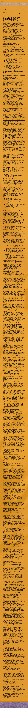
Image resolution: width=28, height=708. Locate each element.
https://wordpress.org (16, 649)
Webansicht (25, 704)
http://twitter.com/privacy (13, 557)
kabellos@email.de (12, 683)
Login (26, 702)
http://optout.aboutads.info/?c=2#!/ (13, 253)
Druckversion (5, 702)
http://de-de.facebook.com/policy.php (11, 453)
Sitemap (10, 702)
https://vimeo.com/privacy (14, 412)
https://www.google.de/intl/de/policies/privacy (13, 379)
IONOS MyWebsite (9, 706)
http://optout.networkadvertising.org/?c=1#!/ (15, 248)
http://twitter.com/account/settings (12, 562)
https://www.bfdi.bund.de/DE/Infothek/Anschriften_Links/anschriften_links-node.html (14, 121)
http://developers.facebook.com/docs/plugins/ (14, 426)
